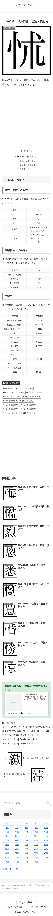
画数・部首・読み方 (28, 161)
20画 (46, 836)
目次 (22, 151)
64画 (36, 862)
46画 (46, 857)
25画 (46, 840)
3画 (26, 823)
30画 (46, 845)
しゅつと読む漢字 (30, 405)
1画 (7, 823)
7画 (16, 828)
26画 (7, 845)
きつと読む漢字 (27, 401)
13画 (26, 832)
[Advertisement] (26, 116)
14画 (36, 832)
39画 (36, 853)
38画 (26, 853)
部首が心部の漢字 (12, 383)
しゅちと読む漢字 (12, 405)
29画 (36, 845)
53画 (26, 862)
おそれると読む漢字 (12, 397)
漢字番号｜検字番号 (28, 165)
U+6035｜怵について (26, 156)
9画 (36, 828)
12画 (17, 832)
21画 (7, 840)
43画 (17, 857)
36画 (7, 853)
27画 (17, 845)
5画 (45, 823)
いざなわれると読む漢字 (14, 392)
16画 (7, 836)
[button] (47, 802)
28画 (26, 845)
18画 (26, 836)
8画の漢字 (9, 388)
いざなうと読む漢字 (25, 388)
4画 (36, 823)
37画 (17, 853)
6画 (7, 828)
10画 (46, 828)
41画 (7, 857)
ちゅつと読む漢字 (12, 413)
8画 (26, 828)
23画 (26, 840)
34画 (36, 849)
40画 (46, 853)
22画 (17, 840)
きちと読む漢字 (11, 401)
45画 (36, 857)
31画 (7, 849)
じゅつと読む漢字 (30, 409)
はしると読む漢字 (30, 413)
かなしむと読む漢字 (32, 397)
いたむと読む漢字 (35, 392)
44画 (26, 857)
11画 (7, 832)
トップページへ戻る (14, 907)
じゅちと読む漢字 (12, 409)
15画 (46, 832)
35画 (46, 849)
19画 (36, 836)
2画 (16, 823)
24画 (36, 840)
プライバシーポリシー (39, 907)
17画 (17, 836)
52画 (17, 862)
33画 (26, 849)
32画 (17, 849)
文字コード (25, 169)
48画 (7, 862)
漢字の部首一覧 (10, 869)
